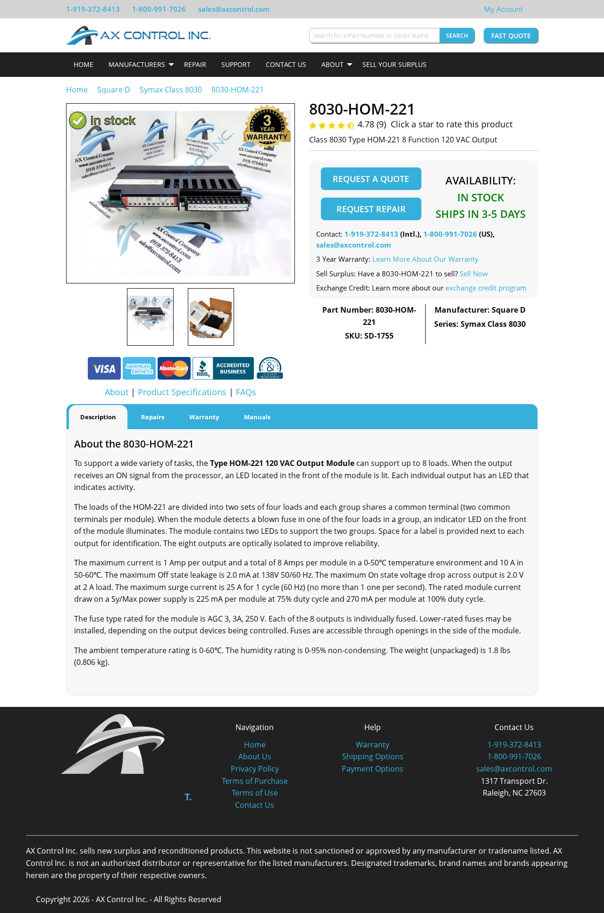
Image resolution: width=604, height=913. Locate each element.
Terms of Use (255, 793)
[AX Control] (113, 743)
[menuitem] (83, 64)
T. (188, 796)
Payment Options (372, 769)
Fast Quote (511, 35)
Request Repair (371, 209)
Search (457, 36)
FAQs (246, 392)
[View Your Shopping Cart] (530, 9)
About (332, 64)
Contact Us (286, 64)
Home (83, 64)
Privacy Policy (255, 769)
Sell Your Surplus (394, 64)
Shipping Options (372, 756)
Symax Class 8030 (171, 89)
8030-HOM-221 (237, 89)
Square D (113, 89)
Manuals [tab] (257, 417)
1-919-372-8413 (93, 9)
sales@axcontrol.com (233, 9)
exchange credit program (486, 287)
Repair (195, 64)
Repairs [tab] (152, 417)
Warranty (372, 744)
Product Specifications (182, 392)
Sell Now (474, 273)
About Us (254, 756)
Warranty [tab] (204, 417)
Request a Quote (371, 178)
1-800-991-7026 (159, 9)
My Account (503, 9)
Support (236, 64)
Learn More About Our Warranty (425, 259)
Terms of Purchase (255, 781)
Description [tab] (98, 417)
